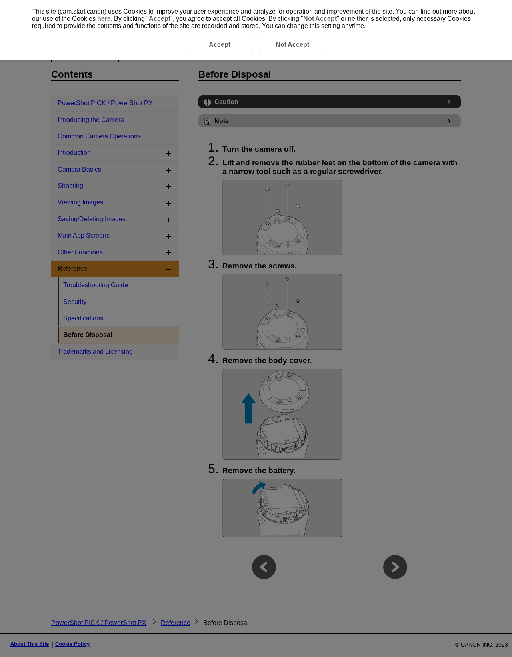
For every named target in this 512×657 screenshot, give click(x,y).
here (104, 18)
